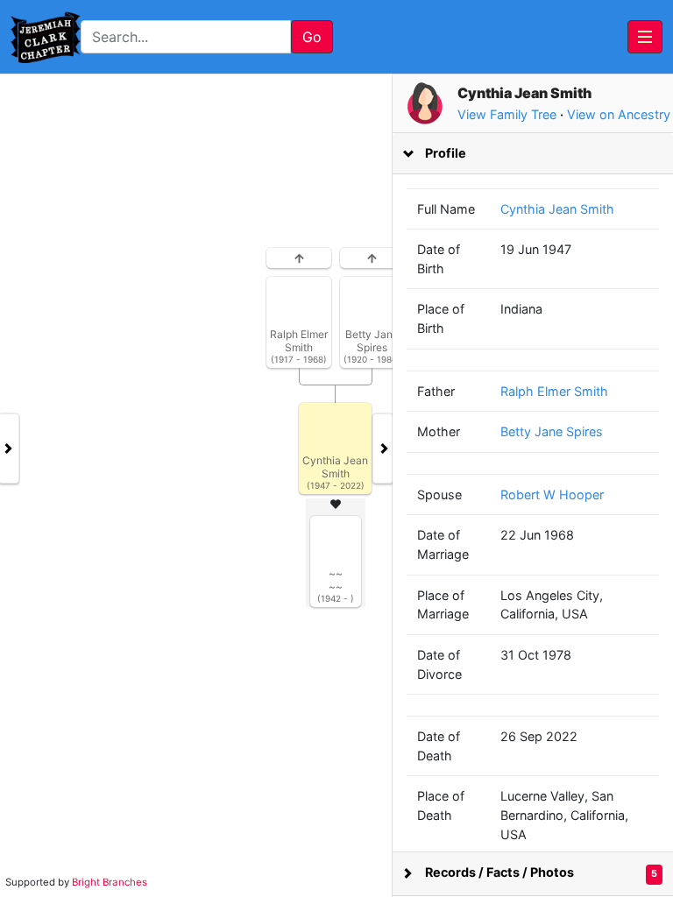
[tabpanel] (336, 485)
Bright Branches (109, 882)
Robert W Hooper (552, 494)
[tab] (533, 153)
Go (312, 37)
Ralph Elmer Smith (554, 391)
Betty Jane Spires (551, 431)
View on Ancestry (618, 114)
